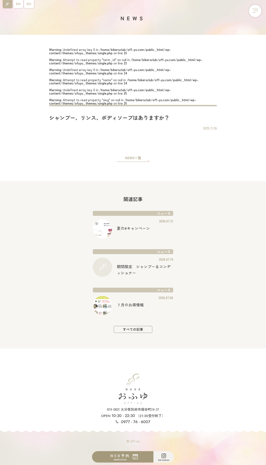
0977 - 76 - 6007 (135, 422)
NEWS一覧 (133, 158)
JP (7, 4)
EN (18, 4)
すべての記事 (133, 329)
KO (29, 4)
